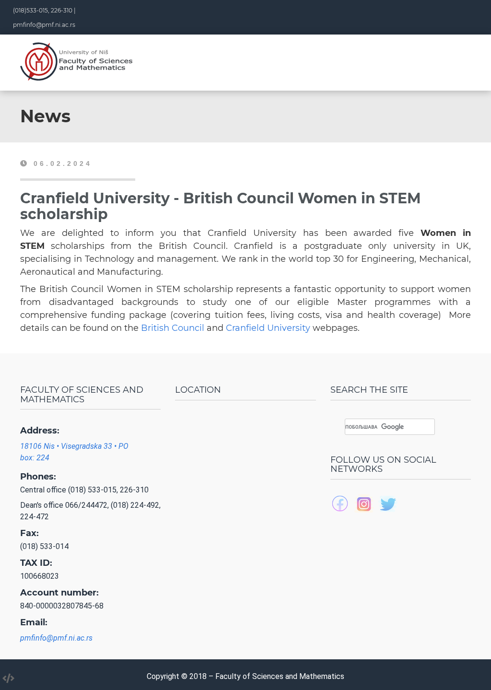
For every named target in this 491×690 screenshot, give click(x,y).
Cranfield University (268, 328)
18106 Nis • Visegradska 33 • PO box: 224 (74, 452)
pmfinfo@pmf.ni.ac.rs (44, 24)
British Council (172, 328)
